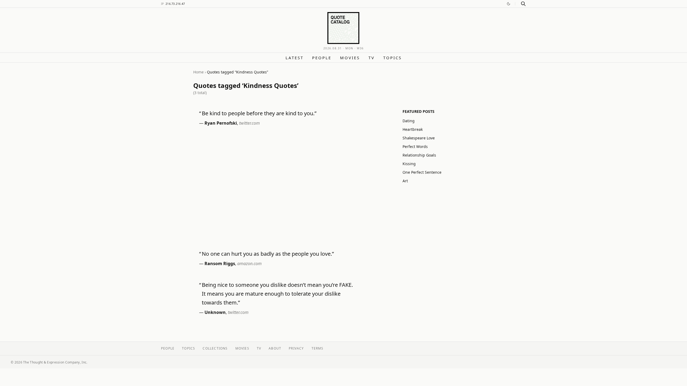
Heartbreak (413, 129)
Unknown (215, 312)
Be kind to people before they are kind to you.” (259, 113)
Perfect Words (415, 146)
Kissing (409, 163)
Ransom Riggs (219, 263)
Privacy (296, 348)
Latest (295, 57)
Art (405, 180)
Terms (318, 348)
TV (371, 57)
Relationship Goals (419, 155)
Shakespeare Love (419, 137)
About (275, 348)
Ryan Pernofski (220, 123)
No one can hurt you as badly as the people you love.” (268, 253)
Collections (215, 348)
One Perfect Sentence (422, 172)
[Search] (523, 3)
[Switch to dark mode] (508, 4)
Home (198, 72)
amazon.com (249, 263)
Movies (350, 57)
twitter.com (249, 123)
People (321, 57)
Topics (392, 57)
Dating (409, 120)
